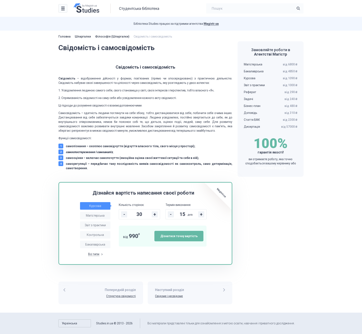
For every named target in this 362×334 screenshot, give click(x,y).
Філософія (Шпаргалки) (112, 36)
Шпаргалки (83, 36)
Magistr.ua (211, 23)
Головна (64, 36)
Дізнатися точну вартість (179, 236)
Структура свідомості (121, 296)
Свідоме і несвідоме (169, 296)
